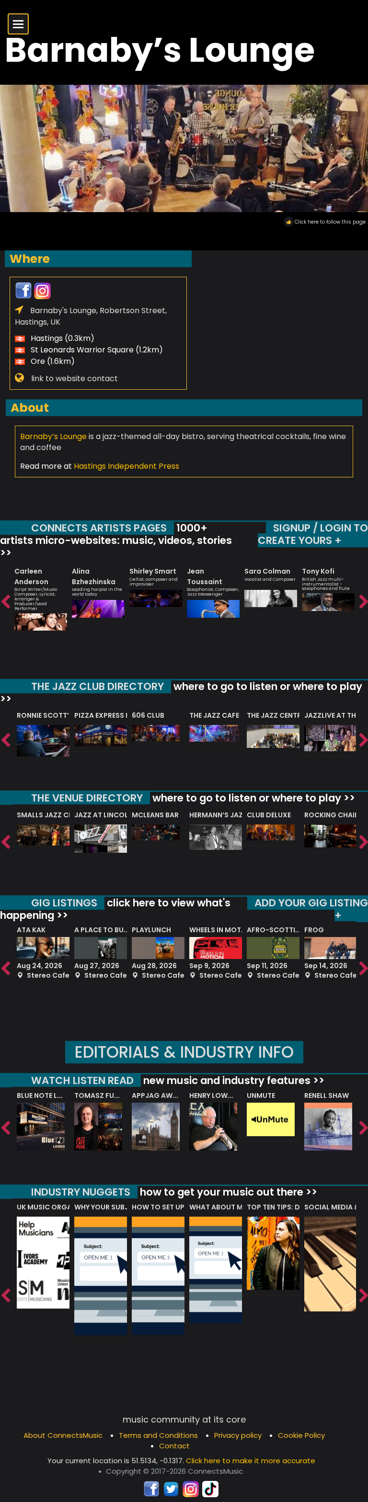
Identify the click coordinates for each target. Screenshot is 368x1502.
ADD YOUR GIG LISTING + (311, 909)
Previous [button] (5, 602)
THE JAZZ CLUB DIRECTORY (97, 686)
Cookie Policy (301, 1435)
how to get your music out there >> (227, 1192)
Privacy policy (238, 1435)
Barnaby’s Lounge (53, 436)
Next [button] (363, 602)
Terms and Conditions (158, 1435)
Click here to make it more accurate (250, 1461)
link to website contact (74, 378)
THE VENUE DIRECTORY (87, 798)
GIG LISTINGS (64, 903)
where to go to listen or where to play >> (181, 692)
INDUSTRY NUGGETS (80, 1192)
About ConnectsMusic (63, 1435)
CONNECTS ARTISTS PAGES (99, 528)
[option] (40, 595)
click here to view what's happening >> (115, 909)
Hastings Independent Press (126, 466)
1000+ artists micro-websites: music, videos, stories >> (116, 540)
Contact (174, 1446)
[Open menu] (18, 23)
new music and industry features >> (232, 1080)
